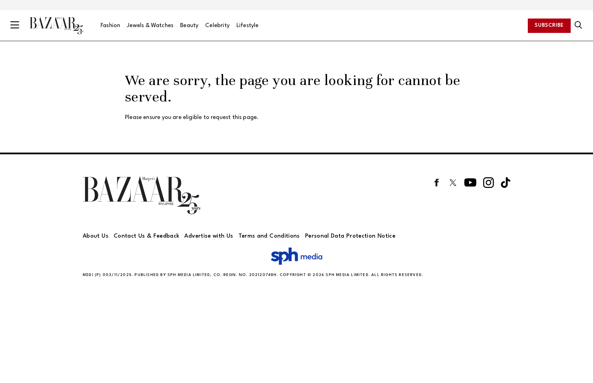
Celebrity (217, 25)
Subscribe (549, 25)
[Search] (578, 25)
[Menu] (14, 25)
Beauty (189, 25)
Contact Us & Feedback (146, 236)
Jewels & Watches (150, 25)
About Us (95, 236)
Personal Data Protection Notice (350, 236)
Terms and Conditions (269, 236)
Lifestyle (247, 25)
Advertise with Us (208, 236)
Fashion (110, 25)
